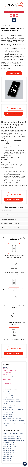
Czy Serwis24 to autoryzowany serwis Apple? (13, 232)
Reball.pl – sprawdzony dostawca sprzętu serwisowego (13, 410)
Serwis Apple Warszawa (9, 452)
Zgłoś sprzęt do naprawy (9, 405)
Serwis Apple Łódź (7, 460)
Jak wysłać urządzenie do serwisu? (10, 215)
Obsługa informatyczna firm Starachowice (13, 440)
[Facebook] (11, 15)
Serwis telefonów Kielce (9, 444)
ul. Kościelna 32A (7, 368)
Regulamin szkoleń (8, 414)
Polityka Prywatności (8, 416)
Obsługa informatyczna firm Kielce (11, 436)
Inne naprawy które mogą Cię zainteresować (14, 238)
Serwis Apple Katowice (8, 456)
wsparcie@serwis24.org (9, 383)
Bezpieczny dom (7, 393)
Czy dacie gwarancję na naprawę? (10, 227)
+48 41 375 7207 (7, 379)
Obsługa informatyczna (9, 392)
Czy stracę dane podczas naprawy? (10, 223)
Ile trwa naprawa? (6, 210)
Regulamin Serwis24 (8, 412)
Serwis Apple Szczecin (8, 442)
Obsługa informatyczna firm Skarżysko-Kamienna (13, 434)
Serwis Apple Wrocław (8, 450)
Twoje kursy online (7, 407)
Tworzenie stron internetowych (11, 399)
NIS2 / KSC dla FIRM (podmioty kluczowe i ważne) (13, 421)
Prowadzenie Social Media (9, 397)
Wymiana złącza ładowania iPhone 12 (14, 339)
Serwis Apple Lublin (8, 458)
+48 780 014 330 (7, 372)
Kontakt (5, 425)
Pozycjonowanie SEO (8, 395)
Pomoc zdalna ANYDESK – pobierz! (12, 418)
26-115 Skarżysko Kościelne (9, 370)
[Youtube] (17, 15)
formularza (8, 66)
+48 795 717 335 (6, 374)
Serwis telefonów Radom (9, 446)
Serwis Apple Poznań (8, 454)
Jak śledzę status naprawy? (9, 219)
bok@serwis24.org (7, 382)
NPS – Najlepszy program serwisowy (12, 401)
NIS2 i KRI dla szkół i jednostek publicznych (14, 423)
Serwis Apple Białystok (8, 448)
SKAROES (5, 403)
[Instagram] (14, 15)
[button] (14, 20)
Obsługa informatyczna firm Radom (12, 438)
